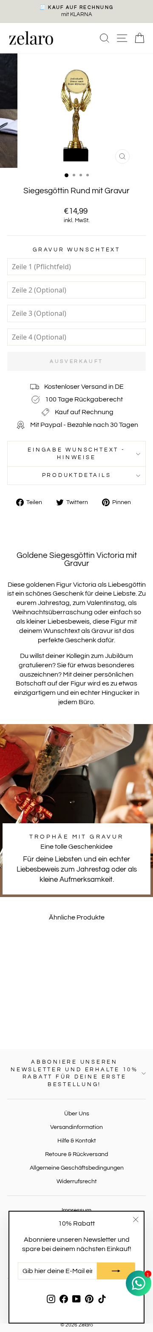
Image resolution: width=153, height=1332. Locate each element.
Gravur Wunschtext (76, 250)
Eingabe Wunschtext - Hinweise (76, 453)
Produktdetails (76, 475)
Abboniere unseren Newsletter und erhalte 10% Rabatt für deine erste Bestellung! (74, 1073)
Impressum (76, 1210)
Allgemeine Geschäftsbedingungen (77, 1168)
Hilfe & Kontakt (76, 1140)
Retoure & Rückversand (76, 1154)
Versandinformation (76, 1127)
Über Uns (76, 1113)
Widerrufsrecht (77, 1181)
